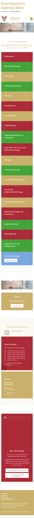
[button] (31, 18)
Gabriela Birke (14, 20)
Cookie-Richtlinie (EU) (7, 499)
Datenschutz (5, 497)
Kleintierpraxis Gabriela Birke (13, 5)
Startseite (4, 493)
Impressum (4, 495)
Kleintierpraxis (15, 18)
